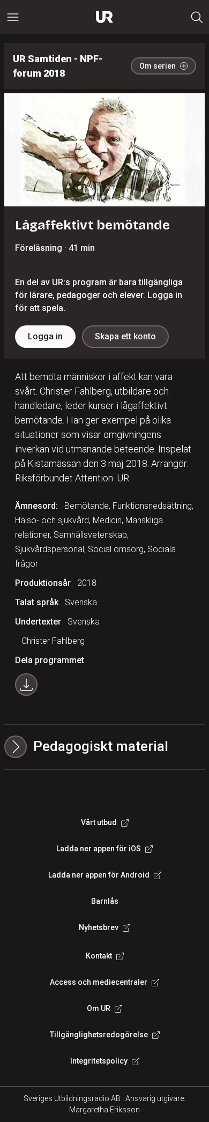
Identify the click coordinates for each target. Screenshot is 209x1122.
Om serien (157, 66)
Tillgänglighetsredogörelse (99, 1034)
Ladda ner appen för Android (99, 875)
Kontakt (99, 956)
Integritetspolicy (99, 1061)
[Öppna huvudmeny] (12, 17)
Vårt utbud (99, 822)
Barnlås (104, 901)
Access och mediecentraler (98, 982)
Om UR (98, 1008)
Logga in (45, 336)
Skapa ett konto (125, 336)
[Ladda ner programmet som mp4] (26, 684)
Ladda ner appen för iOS (98, 848)
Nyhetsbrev (98, 927)
